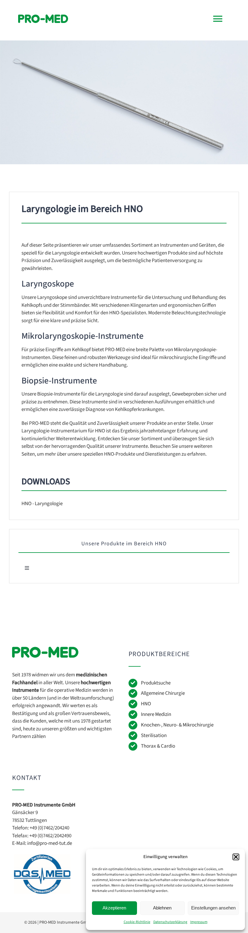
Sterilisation (154, 735)
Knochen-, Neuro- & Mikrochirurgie (177, 725)
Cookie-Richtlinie (137, 922)
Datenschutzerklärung (170, 922)
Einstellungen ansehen (213, 907)
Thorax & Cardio (158, 746)
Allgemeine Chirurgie (163, 693)
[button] (236, 857)
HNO (146, 703)
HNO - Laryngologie (42, 503)
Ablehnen (162, 907)
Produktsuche (156, 683)
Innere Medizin (156, 714)
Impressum (198, 922)
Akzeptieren (114, 907)
